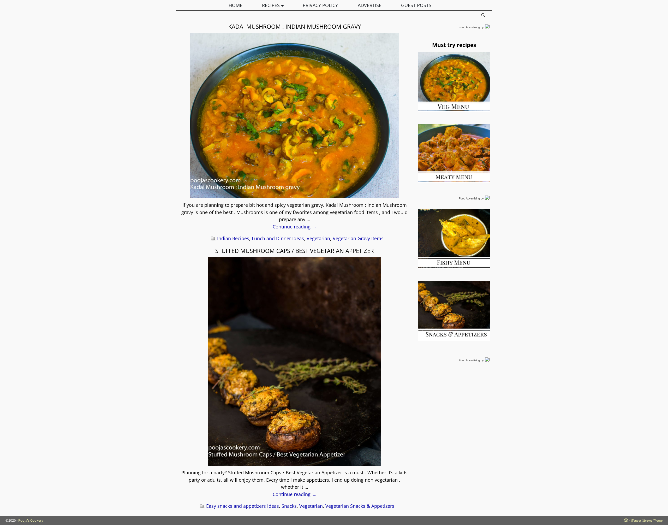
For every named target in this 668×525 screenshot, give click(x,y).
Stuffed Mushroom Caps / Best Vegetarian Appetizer (294, 251)
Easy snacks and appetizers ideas (242, 506)
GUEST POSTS (416, 5)
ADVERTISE (369, 5)
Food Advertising (469, 27)
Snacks (289, 506)
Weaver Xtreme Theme (647, 520)
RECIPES (271, 5)
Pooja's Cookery (30, 520)
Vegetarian (318, 238)
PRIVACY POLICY (320, 5)
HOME (235, 5)
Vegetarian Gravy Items (358, 238)
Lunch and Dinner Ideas (278, 238)
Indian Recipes (233, 238)
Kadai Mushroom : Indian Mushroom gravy (294, 26)
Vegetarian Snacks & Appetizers (359, 506)
